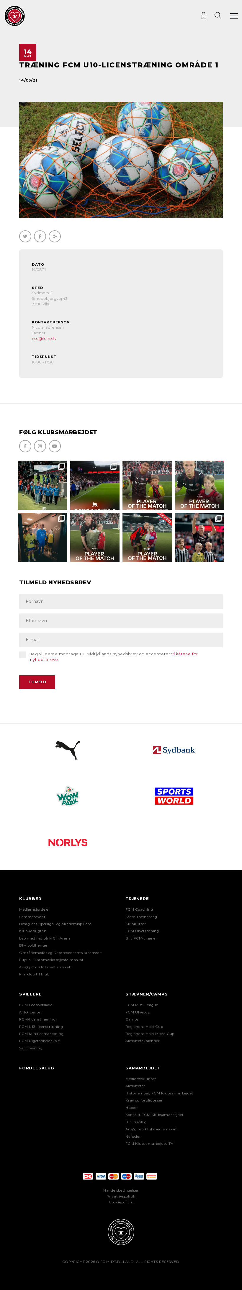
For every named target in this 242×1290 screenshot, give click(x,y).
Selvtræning (30, 1048)
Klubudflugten (32, 931)
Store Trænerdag (141, 917)
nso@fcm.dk (44, 338)
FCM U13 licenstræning (41, 1027)
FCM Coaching (139, 909)
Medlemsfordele (33, 909)
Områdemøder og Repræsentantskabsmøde (60, 953)
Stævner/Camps (146, 994)
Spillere (30, 994)
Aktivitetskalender (142, 1041)
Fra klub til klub (34, 974)
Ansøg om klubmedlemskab (45, 967)
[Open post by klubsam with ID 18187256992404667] (42, 485)
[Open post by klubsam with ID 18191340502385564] (200, 485)
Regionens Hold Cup (144, 1027)
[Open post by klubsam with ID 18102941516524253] (147, 537)
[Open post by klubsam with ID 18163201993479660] (147, 485)
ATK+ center (30, 1012)
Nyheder (133, 1136)
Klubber (30, 898)
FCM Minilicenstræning (41, 1034)
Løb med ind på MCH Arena (45, 938)
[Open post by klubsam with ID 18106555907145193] (95, 537)
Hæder (131, 1108)
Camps (132, 1019)
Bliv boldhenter (33, 945)
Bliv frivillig (136, 1122)
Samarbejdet (143, 1068)
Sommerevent (32, 917)
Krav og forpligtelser (144, 1100)
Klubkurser (135, 924)
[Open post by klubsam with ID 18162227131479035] (200, 537)
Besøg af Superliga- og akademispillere (55, 924)
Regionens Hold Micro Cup (149, 1034)
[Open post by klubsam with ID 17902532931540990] (42, 537)
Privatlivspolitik (121, 1196)
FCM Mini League (141, 1005)
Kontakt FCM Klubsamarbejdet (154, 1115)
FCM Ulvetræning (142, 931)
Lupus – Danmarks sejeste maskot (51, 960)
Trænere (137, 898)
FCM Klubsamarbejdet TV (149, 1144)
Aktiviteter (135, 1086)
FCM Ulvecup (137, 1012)
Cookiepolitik (121, 1202)
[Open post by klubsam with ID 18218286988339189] (95, 485)
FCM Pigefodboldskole (39, 1041)
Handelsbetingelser (121, 1190)
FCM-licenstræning (37, 1019)
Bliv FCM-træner (141, 938)
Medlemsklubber (140, 1079)
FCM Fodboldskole (36, 1005)
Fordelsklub (36, 1068)
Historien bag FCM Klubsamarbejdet (159, 1093)
